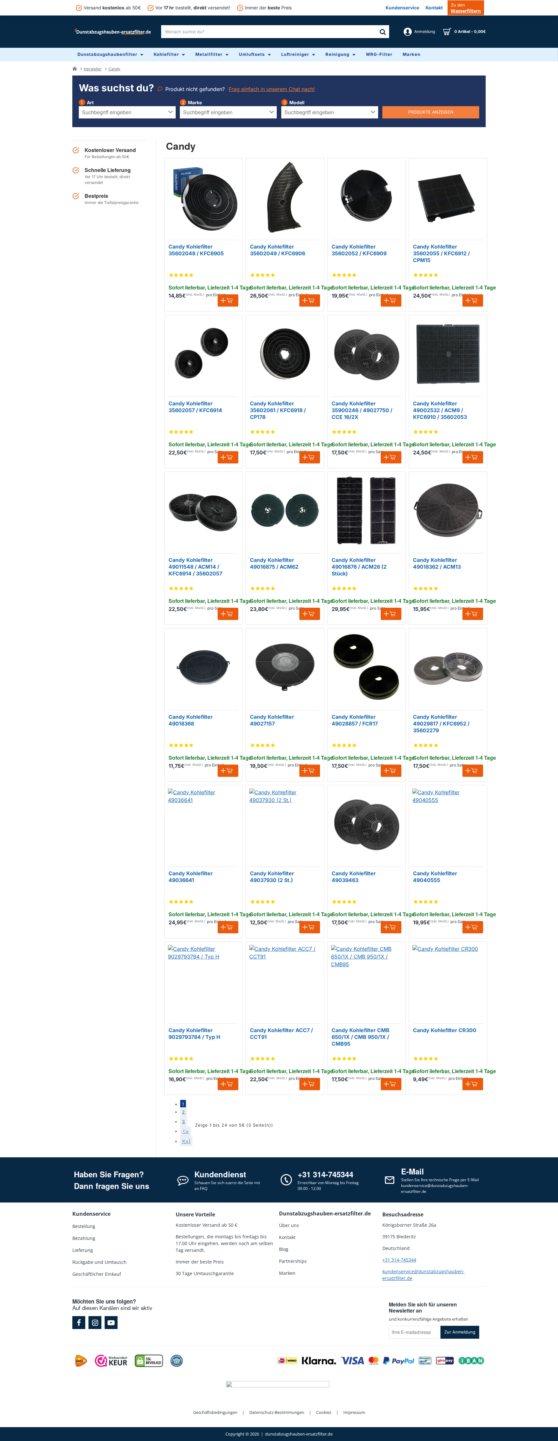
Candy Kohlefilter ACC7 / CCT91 (281, 1033)
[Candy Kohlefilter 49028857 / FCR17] (366, 667)
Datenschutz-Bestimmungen (276, 1412)
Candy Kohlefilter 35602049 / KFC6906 (277, 250)
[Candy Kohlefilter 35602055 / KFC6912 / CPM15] (447, 197)
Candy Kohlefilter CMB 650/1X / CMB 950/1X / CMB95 (360, 1037)
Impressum (354, 1412)
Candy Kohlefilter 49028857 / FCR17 (355, 720)
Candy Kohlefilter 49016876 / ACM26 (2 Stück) (359, 567)
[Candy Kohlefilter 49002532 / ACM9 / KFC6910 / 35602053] (447, 353)
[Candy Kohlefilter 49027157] (284, 667)
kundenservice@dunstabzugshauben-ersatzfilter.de (423, 1274)
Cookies (323, 1412)
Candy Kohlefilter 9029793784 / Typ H (194, 1033)
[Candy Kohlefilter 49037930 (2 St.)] (284, 823)
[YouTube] (111, 1322)
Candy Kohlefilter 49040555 (435, 876)
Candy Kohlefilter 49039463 (354, 876)
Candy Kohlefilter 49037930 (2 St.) (272, 876)
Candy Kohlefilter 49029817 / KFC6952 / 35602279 (441, 724)
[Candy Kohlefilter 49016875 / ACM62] (284, 510)
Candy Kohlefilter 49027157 (272, 720)
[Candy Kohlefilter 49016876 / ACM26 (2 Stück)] (366, 510)
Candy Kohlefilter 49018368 (191, 720)
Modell (297, 102)
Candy (114, 68)
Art (90, 102)
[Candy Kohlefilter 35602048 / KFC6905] (203, 197)
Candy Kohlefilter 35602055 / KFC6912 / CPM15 (441, 253)
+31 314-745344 (399, 1260)
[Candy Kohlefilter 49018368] (203, 667)
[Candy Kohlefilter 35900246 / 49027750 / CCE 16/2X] (366, 353)
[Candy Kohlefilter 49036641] (203, 823)
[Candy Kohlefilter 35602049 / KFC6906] (284, 197)
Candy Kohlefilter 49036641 (191, 876)
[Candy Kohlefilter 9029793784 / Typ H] (203, 980)
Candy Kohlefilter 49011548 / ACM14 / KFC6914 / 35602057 (195, 567)
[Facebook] (78, 1322)
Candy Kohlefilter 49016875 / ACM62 (274, 563)
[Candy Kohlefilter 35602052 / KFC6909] (366, 197)
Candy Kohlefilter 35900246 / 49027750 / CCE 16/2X (362, 410)
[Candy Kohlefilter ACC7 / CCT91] (284, 980)
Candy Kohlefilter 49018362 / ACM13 (437, 563)
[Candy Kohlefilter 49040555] (447, 823)
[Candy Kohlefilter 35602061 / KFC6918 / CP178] (284, 353)
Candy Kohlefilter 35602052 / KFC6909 (359, 250)
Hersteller (93, 68)
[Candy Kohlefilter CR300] (447, 980)
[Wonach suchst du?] (382, 31)
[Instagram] (94, 1322)
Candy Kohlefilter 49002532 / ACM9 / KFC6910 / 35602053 (440, 410)
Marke (195, 102)
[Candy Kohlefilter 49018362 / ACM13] (447, 510)
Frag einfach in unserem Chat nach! (272, 89)
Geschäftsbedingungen (215, 1412)
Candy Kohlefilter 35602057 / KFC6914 (195, 406)
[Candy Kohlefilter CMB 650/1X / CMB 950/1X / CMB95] (366, 980)
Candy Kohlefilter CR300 (444, 1030)
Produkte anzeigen (430, 112)
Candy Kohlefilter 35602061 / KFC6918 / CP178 (278, 410)
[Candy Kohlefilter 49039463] (366, 823)
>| (188, 1141)
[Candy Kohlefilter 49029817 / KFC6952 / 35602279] (447, 667)
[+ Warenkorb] (228, 300)
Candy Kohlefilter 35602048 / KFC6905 (196, 250)
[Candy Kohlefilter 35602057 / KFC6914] (203, 353)
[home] (74, 68)
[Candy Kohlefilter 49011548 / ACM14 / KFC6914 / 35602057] (203, 510)
